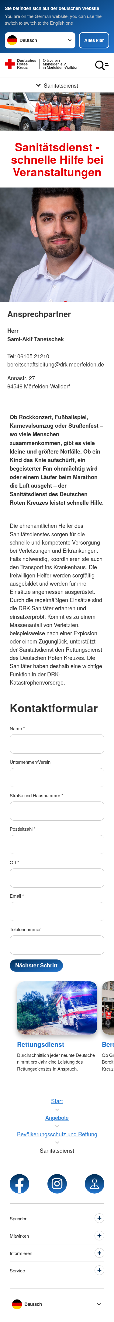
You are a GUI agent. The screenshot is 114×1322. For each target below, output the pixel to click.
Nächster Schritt (36, 965)
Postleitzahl (23, 829)
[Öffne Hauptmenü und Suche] (102, 65)
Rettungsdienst (40, 1044)
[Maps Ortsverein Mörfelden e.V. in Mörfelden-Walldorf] (94, 1184)
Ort (14, 862)
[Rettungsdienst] (57, 1008)
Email (17, 895)
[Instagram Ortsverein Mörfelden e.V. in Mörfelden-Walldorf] (57, 1184)
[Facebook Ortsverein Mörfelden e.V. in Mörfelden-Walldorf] (19, 1184)
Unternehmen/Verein (30, 762)
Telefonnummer (25, 929)
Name (17, 728)
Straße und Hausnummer (36, 795)
